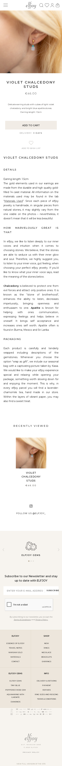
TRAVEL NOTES (15, 648)
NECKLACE (46, 652)
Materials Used (13, 201)
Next (58, 549)
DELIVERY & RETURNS (46, 681)
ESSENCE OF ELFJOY (15, 643)
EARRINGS (46, 661)
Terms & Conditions (22, 620)
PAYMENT (46, 685)
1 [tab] (28, 562)
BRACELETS (46, 657)
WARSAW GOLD (15, 652)
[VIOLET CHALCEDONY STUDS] (31, 453)
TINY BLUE (15, 685)
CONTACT (15, 661)
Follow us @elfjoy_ (31, 513)
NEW (46, 643)
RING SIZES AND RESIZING (46, 694)
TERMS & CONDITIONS (46, 699)
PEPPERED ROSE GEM (15, 690)
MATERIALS (15, 657)
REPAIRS (47, 690)
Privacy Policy (41, 620)
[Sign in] (52, 5)
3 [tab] (33, 562)
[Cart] (57, 5)
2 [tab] (31, 562)
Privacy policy (31, 752)
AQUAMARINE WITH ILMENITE (15, 695)
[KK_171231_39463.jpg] (31, 41)
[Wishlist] (47, 5)
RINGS (46, 648)
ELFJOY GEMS (15, 681)
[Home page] (31, 4)
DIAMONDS (15, 702)
